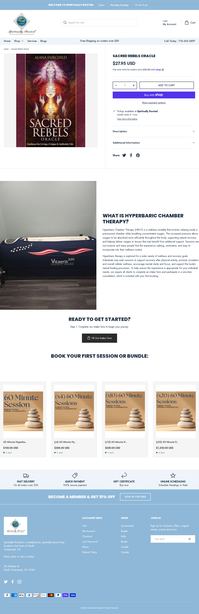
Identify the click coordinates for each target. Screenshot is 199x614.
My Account (88, 531)
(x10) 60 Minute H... (116, 442)
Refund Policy (89, 552)
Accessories (127, 526)
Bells (123, 536)
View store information (127, 118)
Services (32, 41)
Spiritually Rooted (95, 608)
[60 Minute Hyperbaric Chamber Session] (23, 411)
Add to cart (166, 85)
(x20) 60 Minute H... (167, 442)
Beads (124, 531)
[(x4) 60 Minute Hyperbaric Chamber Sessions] (74, 411)
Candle (124, 547)
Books (124, 541)
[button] (190, 22)
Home (7, 41)
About (85, 547)
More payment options (154, 102)
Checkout (87, 536)
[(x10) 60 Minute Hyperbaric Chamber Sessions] (125, 411)
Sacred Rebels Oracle (20, 49)
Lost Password (90, 541)
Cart (84, 526)
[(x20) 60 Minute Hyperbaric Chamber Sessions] (176, 411)
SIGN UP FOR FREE (135, 497)
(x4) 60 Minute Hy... (65, 442)
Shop (17, 41)
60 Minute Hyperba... (15, 442)
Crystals (125, 552)
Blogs (43, 41)
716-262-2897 (187, 41)
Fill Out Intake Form (102, 338)
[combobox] (99, 22)
